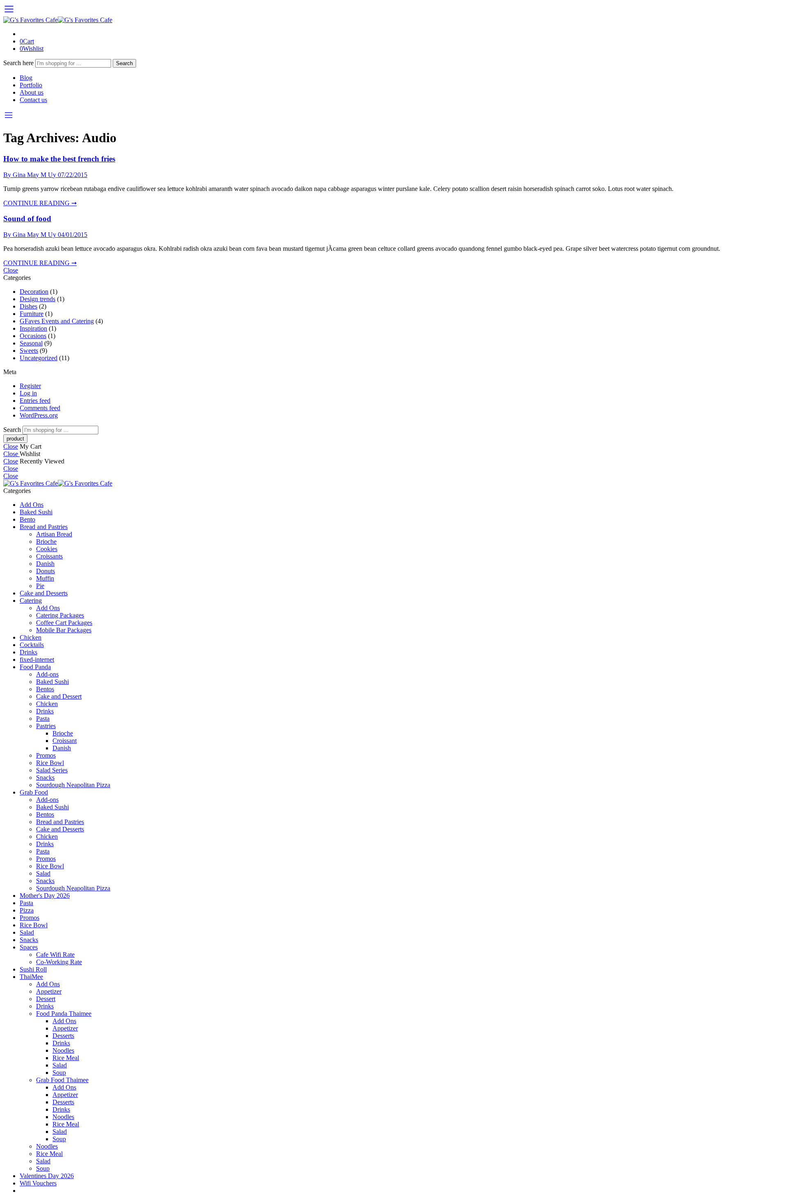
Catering (31, 600)
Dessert (45, 998)
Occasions (33, 335)
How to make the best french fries (59, 158)
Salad (43, 873)
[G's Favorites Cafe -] (57, 19)
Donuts (45, 571)
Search (124, 63)
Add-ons (47, 674)
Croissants (49, 556)
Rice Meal (65, 1057)
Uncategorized (38, 357)
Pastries (46, 725)
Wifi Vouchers (38, 1183)
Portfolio (31, 85)
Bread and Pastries (44, 526)
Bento (27, 519)
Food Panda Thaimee (63, 1013)
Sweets (29, 350)
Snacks (45, 777)
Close (10, 270)
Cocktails (32, 644)
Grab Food (34, 792)
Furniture (31, 313)
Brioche (46, 541)
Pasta (43, 718)
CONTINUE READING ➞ (40, 203)
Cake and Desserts (44, 593)
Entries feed (35, 400)
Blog (26, 77)
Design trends (37, 298)
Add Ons (31, 504)
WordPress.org (39, 415)
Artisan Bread (54, 534)
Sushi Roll (33, 969)
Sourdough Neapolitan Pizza (73, 784)
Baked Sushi (36, 512)
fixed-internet (37, 659)
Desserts (63, 1035)
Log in (28, 393)
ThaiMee (31, 976)
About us (31, 92)
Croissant (64, 740)
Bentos (45, 689)
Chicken (30, 637)
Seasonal (31, 343)
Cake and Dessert (59, 696)
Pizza (27, 910)
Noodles (63, 1050)
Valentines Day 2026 (47, 1175)
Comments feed (40, 407)
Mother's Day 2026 (45, 895)
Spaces (29, 947)
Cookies (46, 548)
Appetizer (48, 991)
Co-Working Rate (59, 961)
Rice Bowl (50, 762)
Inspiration (33, 328)
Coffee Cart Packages (64, 622)
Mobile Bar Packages (63, 630)
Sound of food (27, 218)
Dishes (28, 306)
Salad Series (52, 770)
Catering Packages (60, 615)
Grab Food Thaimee (62, 1079)
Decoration (34, 291)
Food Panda (35, 666)
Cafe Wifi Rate (55, 954)
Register (30, 385)
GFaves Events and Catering (57, 321)
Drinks (28, 652)
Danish (45, 563)
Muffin (45, 578)
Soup (59, 1072)
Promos (46, 755)
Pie (40, 585)
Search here (19, 62)
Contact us (33, 99)
